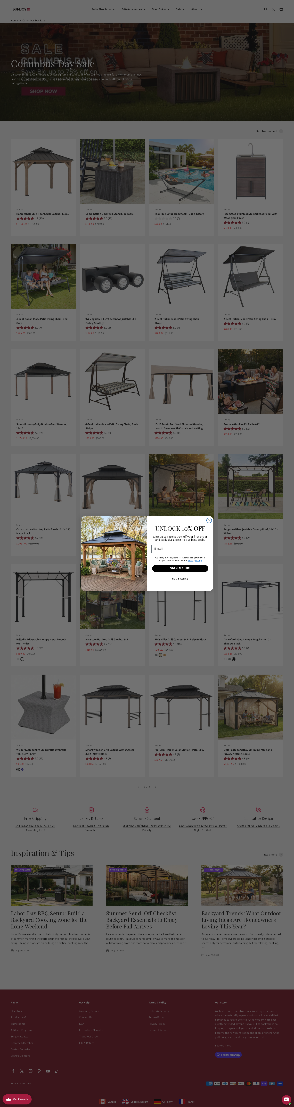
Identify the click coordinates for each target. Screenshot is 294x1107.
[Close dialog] (209, 520)
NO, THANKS (180, 578)
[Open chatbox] (286, 1100)
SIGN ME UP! (180, 568)
